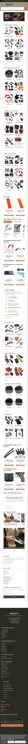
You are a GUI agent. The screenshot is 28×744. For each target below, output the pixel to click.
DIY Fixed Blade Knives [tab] (17, 221)
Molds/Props (3, 649)
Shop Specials (6, 573)
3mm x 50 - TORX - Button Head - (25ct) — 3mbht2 (20, 256)
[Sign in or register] (18, 5)
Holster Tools (3, 648)
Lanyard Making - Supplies (6, 658)
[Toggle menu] (2, 4)
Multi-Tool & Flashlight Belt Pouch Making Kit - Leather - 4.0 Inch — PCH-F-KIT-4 (8, 256)
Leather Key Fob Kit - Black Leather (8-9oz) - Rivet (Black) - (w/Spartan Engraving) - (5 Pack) (20, 461)
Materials (3, 643)
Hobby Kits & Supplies (11, 111)
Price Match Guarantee (7, 579)
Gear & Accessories (10, 154)
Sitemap (5, 698)
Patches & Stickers (5, 676)
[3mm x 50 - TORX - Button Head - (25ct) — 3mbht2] (20, 248)
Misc (2, 674)
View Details (8, 215)
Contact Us (5, 694)
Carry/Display (3, 636)
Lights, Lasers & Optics (5, 673)
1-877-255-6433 (7, 562)
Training (2, 637)
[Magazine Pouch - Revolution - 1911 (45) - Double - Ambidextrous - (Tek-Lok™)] (9, 477)
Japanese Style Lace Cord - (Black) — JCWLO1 (9, 461)
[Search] (25, 8)
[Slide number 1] (14, 16)
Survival (2, 677)
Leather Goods (4, 671)
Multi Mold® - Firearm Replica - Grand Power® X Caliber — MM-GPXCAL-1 (21, 280)
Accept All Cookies (20, 742)
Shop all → (7, 64)
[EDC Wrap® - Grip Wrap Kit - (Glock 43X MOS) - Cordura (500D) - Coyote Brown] (20, 477)
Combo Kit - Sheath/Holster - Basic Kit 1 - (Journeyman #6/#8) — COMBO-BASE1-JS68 (9, 280)
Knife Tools (3, 634)
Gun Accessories (4, 667)
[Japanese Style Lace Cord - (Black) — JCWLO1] (9, 453)
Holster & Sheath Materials (13, 383)
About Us (5, 692)
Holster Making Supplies (12, 68)
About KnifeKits (6, 581)
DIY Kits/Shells (4, 651)
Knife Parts (3, 633)
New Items (5, 571)
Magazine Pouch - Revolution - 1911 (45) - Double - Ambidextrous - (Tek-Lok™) (9, 485)
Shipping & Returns (7, 577)
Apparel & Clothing (5, 664)
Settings (4, 742)
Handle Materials (10, 353)
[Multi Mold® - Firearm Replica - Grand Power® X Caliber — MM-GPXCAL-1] (20, 273)
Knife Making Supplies (11, 25)
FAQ (4, 575)
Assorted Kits (4, 656)
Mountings (8, 414)
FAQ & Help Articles (7, 684)
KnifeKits (14, 613)
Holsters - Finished (4, 668)
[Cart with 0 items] (25, 5)
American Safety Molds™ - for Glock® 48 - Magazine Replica (9, 211)
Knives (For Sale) (4, 670)
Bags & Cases (4, 665)
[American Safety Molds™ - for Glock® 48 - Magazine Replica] (9, 203)
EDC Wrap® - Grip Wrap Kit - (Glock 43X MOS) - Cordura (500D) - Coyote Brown (20, 485)
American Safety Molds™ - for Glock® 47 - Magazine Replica (21, 211)
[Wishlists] (21, 5)
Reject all (11, 742)
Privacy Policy (6, 696)
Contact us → (6, 564)
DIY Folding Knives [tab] (7, 221)
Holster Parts (3, 646)
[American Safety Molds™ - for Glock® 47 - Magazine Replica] (20, 203)
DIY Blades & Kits (10, 322)
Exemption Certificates (8, 690)
